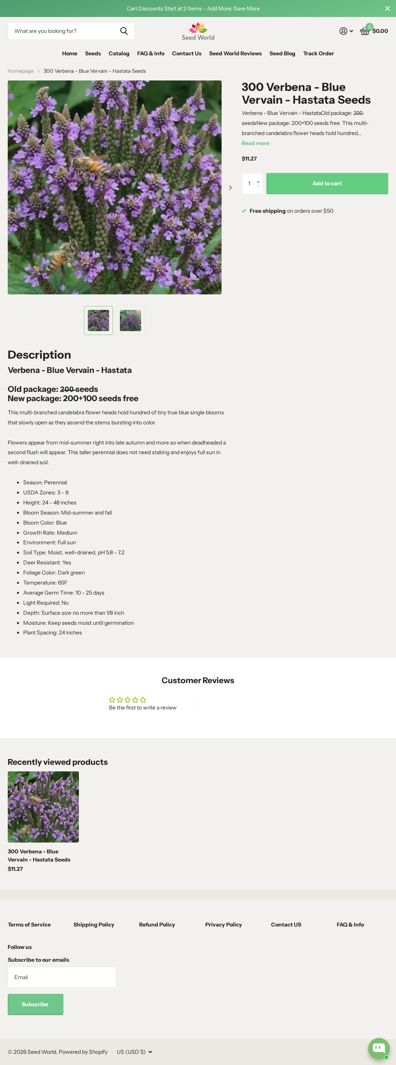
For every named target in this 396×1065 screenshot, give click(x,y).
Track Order (318, 53)
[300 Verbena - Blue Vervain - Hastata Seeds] (43, 807)
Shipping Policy (93, 924)
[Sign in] (346, 31)
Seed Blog (282, 53)
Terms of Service (29, 924)
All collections (93, 53)
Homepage (21, 71)
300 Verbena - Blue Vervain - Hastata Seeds (39, 855)
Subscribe (36, 1004)
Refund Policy (157, 924)
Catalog (119, 53)
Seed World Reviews (235, 53)
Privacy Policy (223, 924)
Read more (256, 143)
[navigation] (98, 320)
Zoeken (124, 31)
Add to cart (327, 183)
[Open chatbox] (379, 1049)
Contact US (286, 924)
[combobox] (71, 31)
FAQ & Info (150, 53)
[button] (260, 176)
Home (69, 53)
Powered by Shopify (83, 1051)
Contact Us (186, 53)
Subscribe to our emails (38, 959)
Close (387, 8)
